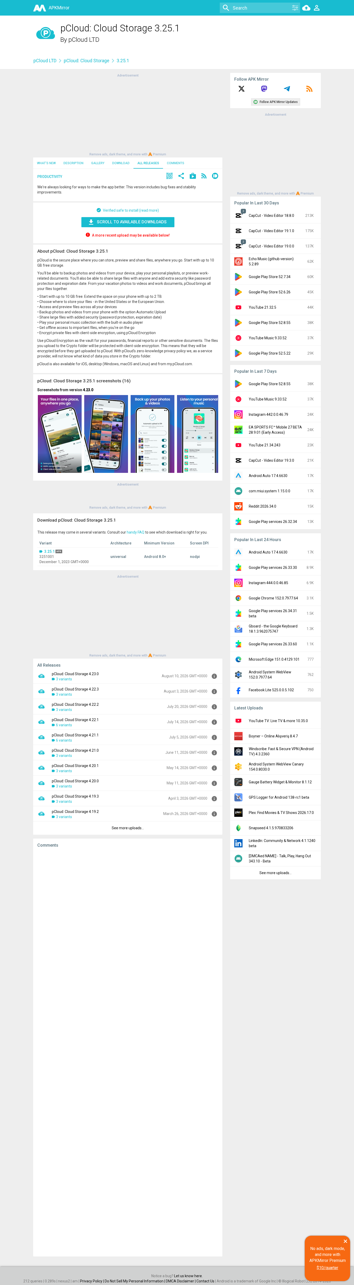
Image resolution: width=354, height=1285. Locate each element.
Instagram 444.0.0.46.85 (268, 583)
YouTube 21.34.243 (264, 445)
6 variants (64, 725)
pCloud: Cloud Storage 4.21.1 (75, 735)
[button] (169, 176)
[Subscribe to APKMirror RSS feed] (309, 90)
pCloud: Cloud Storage (86, 60)
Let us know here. (188, 1276)
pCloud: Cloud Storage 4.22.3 (75, 689)
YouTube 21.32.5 (262, 307)
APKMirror (59, 7)
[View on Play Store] (193, 176)
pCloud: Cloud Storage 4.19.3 (75, 796)
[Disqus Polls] (127, 917)
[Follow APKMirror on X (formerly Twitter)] (241, 90)
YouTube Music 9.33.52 (268, 338)
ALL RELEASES (148, 163)
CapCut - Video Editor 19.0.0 (271, 246)
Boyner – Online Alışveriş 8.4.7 (273, 736)
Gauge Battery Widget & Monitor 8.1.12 (280, 782)
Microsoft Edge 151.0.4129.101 (274, 659)
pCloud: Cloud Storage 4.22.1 (75, 720)
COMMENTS (175, 163)
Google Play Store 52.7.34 (270, 277)
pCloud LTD (84, 39)
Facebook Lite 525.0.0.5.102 (271, 690)
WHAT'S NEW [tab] (46, 163)
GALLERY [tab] (97, 163)
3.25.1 (49, 551)
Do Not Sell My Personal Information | (135, 1281)
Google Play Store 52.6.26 (270, 292)
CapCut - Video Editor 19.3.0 (271, 460)
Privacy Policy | (92, 1281)
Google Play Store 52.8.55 (270, 323)
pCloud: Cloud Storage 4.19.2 (75, 812)
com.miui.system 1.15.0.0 (269, 491)
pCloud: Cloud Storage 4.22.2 (75, 704)
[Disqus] (127, 1052)
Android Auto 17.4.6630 (268, 476)
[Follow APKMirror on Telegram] (287, 90)
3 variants (64, 679)
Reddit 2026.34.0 (262, 506)
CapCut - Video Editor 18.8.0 (271, 215)
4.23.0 (88, 390)
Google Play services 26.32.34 (273, 522)
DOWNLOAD (121, 163)
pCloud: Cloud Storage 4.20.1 (75, 766)
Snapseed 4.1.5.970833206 (271, 828)
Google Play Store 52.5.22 (270, 353)
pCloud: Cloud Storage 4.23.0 (75, 674)
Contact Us (205, 1281)
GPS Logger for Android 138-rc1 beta (279, 797)
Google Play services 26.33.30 (273, 567)
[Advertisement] (127, 114)
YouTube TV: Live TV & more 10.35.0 (278, 721)
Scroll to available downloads (132, 221)
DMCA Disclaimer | (181, 1281)
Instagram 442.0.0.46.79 (268, 414)
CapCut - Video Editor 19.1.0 (271, 231)
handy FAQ (135, 532)
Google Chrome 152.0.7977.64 (273, 598)
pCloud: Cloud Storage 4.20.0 (75, 781)
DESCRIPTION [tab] (73, 163)
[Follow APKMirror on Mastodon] (264, 90)
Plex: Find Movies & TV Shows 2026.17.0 (281, 813)
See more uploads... (128, 828)
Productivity (49, 177)
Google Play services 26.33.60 (273, 644)
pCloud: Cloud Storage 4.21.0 (75, 750)
